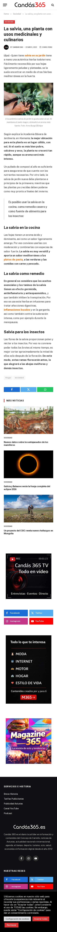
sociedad (19, 378)
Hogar (8, 378)
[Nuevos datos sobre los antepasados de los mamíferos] (28, 420)
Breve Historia (11, 794)
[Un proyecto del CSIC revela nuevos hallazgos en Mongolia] (28, 508)
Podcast (8, 813)
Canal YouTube (11, 808)
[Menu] (5, 5)
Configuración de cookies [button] (17, 919)
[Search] (52, 5)
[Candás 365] (30, 5)
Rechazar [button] (11, 925)
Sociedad (9, 22)
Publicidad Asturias (13, 803)
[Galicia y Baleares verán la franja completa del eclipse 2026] (28, 464)
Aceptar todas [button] (40, 919)
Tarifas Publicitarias (14, 799)
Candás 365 (18, 47)
